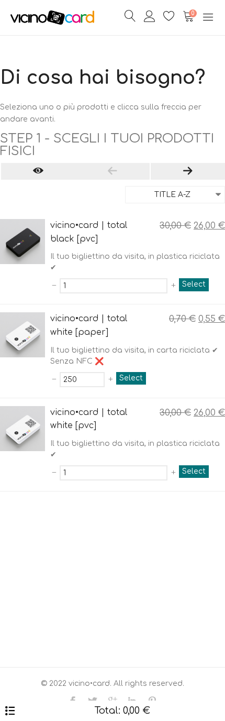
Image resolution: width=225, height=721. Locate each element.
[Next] (188, 171)
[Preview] (38, 171)
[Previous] (112, 171)
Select (194, 284)
